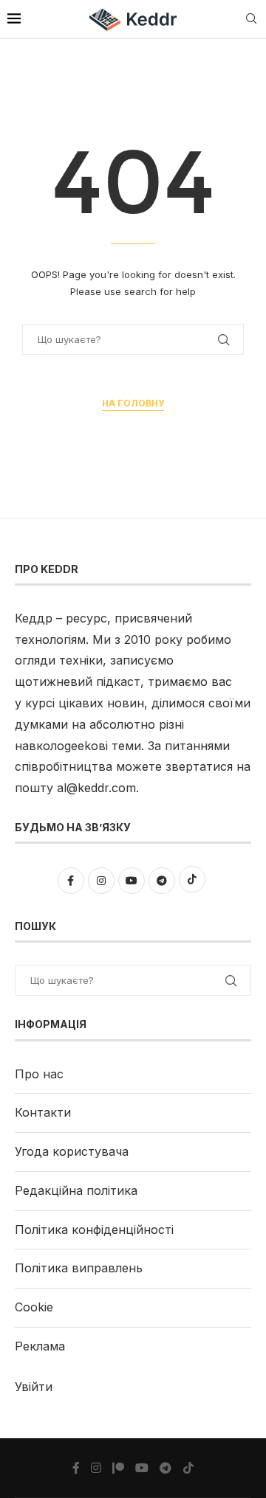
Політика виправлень (79, 1268)
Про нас (39, 1074)
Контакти (43, 1112)
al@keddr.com (96, 787)
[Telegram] (165, 1467)
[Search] (251, 19)
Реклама (40, 1346)
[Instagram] (96, 1467)
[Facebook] (76, 1467)
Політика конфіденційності (94, 1229)
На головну (133, 403)
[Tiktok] (188, 1467)
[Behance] (118, 1467)
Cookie (34, 1307)
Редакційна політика (76, 1190)
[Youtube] (142, 1467)
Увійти (33, 1386)
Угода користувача (72, 1151)
